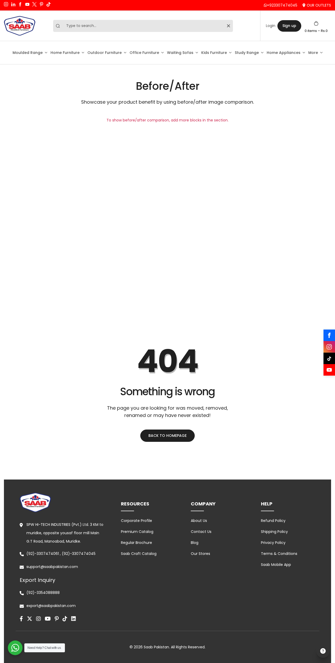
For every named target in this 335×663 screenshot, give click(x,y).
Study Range (247, 52)
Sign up (289, 25)
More (313, 52)
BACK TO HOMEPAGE (167, 435)
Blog (194, 542)
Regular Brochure (136, 542)
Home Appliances (283, 52)
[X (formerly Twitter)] (29, 619)
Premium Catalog (137, 531)
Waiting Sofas (180, 52)
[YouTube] (329, 370)
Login (270, 25)
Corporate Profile (136, 520)
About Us (199, 520)
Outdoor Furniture (104, 52)
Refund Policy (273, 520)
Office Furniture (144, 52)
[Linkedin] (73, 619)
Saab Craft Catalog (139, 553)
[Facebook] (329, 335)
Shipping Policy (274, 531)
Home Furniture (65, 52)
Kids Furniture (214, 52)
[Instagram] (329, 347)
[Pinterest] (57, 619)
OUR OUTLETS (319, 5)
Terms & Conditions (279, 553)
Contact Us (201, 531)
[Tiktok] (65, 619)
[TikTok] (329, 358)
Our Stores (200, 553)
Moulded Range (28, 52)
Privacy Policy (273, 542)
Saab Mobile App (276, 564)
